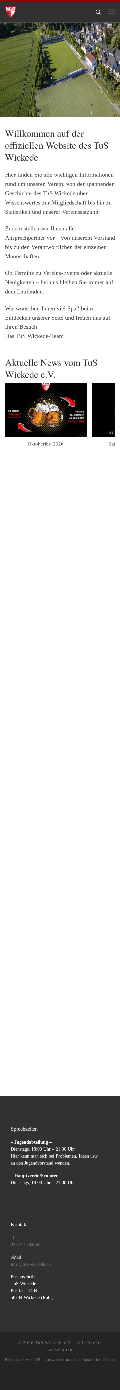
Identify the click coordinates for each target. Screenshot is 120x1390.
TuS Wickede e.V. (53, 1342)
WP (37, 1359)
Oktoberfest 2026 (46, 443)
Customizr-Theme (98, 1359)
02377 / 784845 (25, 1244)
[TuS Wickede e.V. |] (10, 11)
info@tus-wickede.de (31, 1264)
